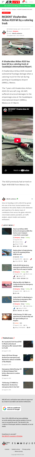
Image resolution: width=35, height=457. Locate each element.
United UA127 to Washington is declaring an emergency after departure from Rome (22, 299)
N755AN (25, 246)
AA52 (18, 246)
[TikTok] (26, 443)
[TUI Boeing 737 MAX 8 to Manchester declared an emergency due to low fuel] (28, 385)
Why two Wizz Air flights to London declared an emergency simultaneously (23, 284)
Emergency (6, 12)
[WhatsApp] (29, 443)
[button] (3, 2)
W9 (18, 293)
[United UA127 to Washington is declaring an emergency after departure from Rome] (7, 299)
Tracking (27, 237)
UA (23, 310)
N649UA (20, 310)
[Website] (32, 199)
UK (31, 289)
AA (15, 246)
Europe (22, 237)
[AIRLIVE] (12, 2)
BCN (15, 310)
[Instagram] (24, 443)
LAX (29, 327)
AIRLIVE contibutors (17, 33)
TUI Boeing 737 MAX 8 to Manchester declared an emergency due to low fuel (10, 385)
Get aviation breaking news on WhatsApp (17, 6)
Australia (17, 257)
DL (15, 278)
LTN (15, 293)
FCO (21, 246)
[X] (15, 443)
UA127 (26, 310)
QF (26, 261)
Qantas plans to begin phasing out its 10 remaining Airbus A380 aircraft (22, 252)
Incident (17, 323)
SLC (27, 278)
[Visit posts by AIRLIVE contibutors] (4, 32)
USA (27, 272)
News (21, 257)
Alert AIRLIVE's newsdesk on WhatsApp (12, 436)
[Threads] (32, 443)
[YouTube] (18, 443)
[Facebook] (12, 443)
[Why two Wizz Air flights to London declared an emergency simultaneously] (7, 284)
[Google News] (21, 443)
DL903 (18, 278)
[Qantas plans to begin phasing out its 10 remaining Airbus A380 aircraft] (7, 252)
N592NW (23, 278)
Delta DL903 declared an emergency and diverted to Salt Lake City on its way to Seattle (23, 267)
